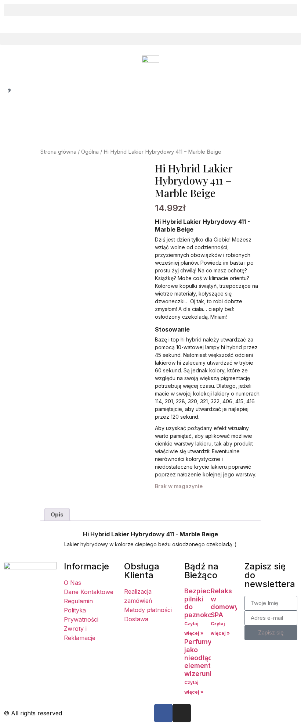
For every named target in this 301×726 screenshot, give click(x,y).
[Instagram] (182, 713)
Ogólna (90, 152)
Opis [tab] (57, 514)
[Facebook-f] (163, 713)
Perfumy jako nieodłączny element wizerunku (204, 657)
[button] (150, 10)
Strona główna (58, 152)
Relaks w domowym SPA (227, 603)
